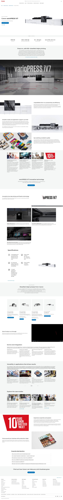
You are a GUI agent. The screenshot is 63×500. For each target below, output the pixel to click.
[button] (25, 385)
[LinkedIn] (57, 496)
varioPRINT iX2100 (22, 312)
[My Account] (61, 1)
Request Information (10, 317)
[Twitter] (59, 496)
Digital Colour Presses (4, 16)
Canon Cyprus (3, 496)
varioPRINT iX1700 (10, 312)
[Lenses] (26, 3)
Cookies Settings (43, 494)
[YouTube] (61, 496)
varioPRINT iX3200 (35, 312)
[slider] (47, 205)
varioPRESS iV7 (46, 312)
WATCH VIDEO (31, 77)
